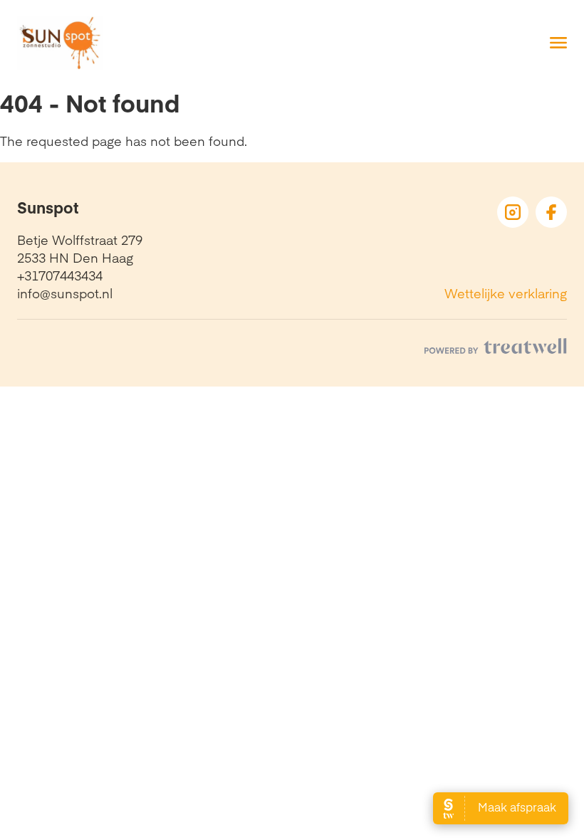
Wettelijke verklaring (505, 293)
